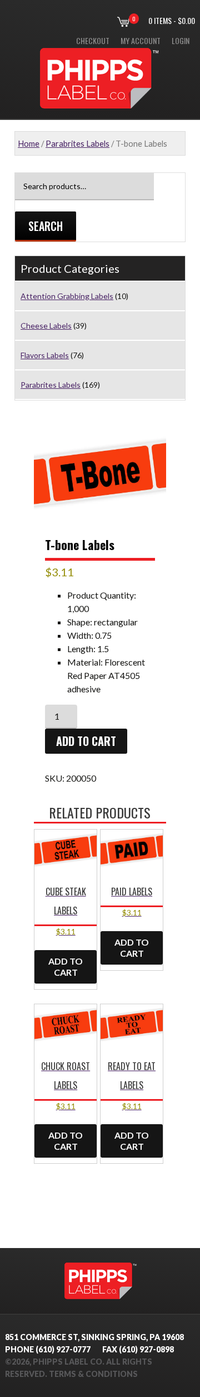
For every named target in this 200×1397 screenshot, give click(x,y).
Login (180, 40)
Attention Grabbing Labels (67, 296)
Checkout (92, 40)
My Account (141, 40)
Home (28, 143)
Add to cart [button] (65, 966)
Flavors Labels (45, 355)
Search (45, 226)
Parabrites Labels (77, 143)
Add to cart (86, 741)
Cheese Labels (46, 325)
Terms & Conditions (93, 1374)
